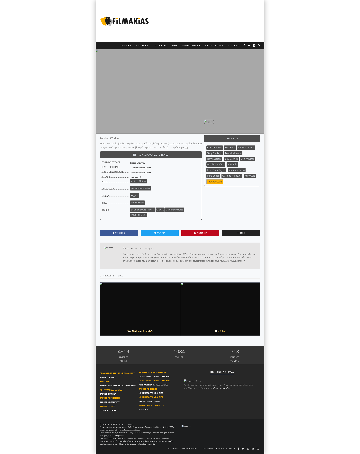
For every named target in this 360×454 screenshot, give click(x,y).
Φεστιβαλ (143, 409)
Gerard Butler (214, 147)
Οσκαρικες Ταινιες (109, 410)
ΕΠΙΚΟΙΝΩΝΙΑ (173, 448)
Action (134, 181)
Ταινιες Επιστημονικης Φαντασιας (118, 385)
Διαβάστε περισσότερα (221, 388)
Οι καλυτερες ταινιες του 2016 (154, 380)
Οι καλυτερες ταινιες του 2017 (154, 376)
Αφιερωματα (191, 45)
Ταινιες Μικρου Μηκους (151, 405)
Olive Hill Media (139, 214)
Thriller (142, 181)
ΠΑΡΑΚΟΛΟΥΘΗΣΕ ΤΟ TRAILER (153, 154)
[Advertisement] (206, 21)
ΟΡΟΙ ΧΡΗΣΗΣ (207, 448)
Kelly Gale (250, 175)
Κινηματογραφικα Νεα (151, 393)
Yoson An (230, 147)
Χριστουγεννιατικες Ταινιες (153, 384)
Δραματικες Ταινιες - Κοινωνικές (117, 373)
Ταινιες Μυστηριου (110, 402)
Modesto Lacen (237, 170)
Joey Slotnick (231, 158)
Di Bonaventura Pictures (143, 209)
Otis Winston (248, 158)
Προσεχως (160, 45)
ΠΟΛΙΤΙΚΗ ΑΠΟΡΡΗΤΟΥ (225, 448)
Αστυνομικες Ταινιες (111, 389)
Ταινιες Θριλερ (107, 406)
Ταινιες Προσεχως (148, 389)
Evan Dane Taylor (216, 170)
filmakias (149, 127)
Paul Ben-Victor (246, 147)
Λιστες (233, 45)
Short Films (214, 45)
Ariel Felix (232, 164)
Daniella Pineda (233, 153)
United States (137, 202)
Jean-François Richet (131, 127)
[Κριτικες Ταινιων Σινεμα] (186, 426)
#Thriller (115, 138)
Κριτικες (142, 45)
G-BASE (160, 209)
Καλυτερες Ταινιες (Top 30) (152, 372)
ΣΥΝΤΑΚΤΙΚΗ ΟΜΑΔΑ (190, 448)
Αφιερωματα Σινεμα (149, 401)
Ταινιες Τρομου (108, 394)
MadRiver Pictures (174, 209)
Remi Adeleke (214, 158)
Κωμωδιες (105, 381)
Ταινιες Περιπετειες (110, 398)
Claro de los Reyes (232, 175)
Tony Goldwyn (214, 153)
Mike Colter (213, 175)
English (134, 195)
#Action (104, 138)
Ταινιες (126, 45)
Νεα (175, 45)
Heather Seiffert (215, 164)
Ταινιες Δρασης (108, 377)
